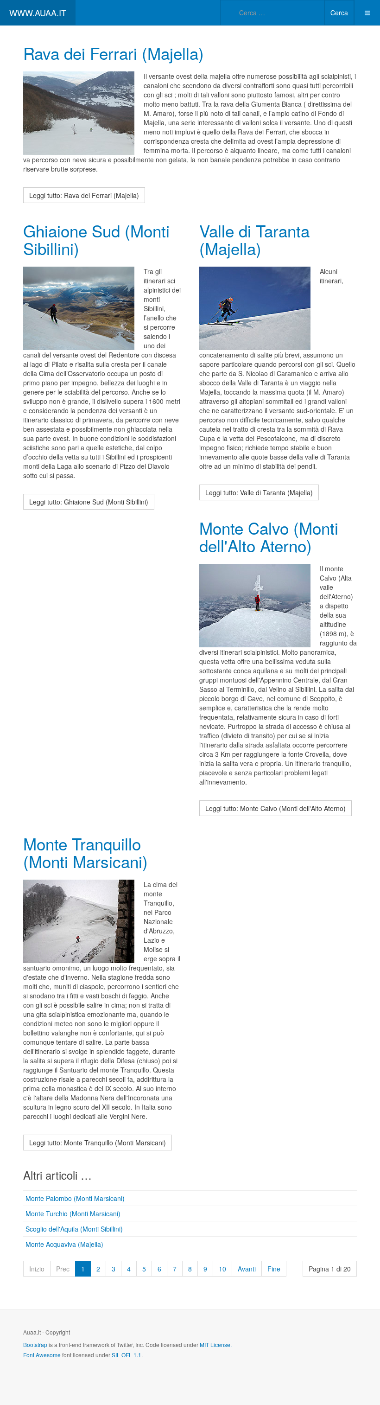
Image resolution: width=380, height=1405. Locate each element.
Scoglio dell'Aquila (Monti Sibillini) (74, 1228)
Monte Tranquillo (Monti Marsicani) (85, 852)
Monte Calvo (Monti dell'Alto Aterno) (268, 536)
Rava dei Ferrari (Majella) (113, 52)
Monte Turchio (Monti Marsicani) (72, 1213)
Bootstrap (35, 1344)
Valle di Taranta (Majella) (254, 239)
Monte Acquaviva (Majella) (64, 1244)
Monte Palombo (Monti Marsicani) (75, 1198)
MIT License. (216, 1344)
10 (222, 1268)
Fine (273, 1268)
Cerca (339, 12)
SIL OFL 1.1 (126, 1355)
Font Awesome (42, 1355)
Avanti (247, 1268)
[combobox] (272, 12)
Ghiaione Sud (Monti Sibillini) (96, 239)
